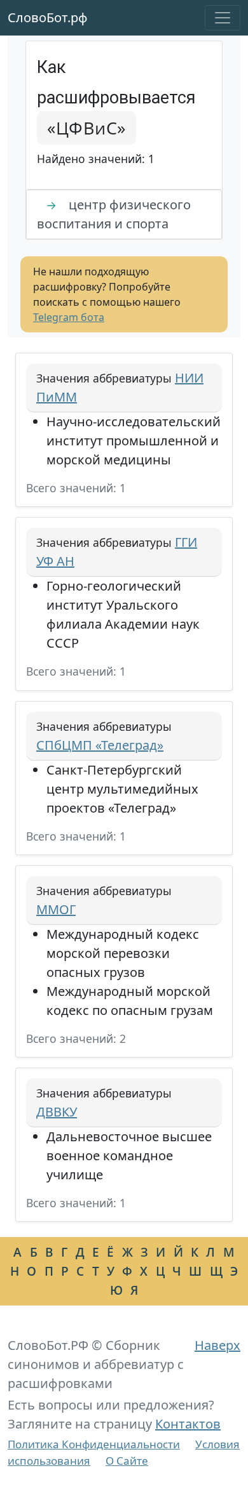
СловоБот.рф (48, 17)
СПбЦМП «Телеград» (99, 745)
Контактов (188, 1423)
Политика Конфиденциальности (94, 1444)
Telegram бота (68, 317)
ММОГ (56, 909)
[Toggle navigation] (222, 17)
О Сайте (127, 1460)
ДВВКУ (56, 1111)
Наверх (217, 1345)
